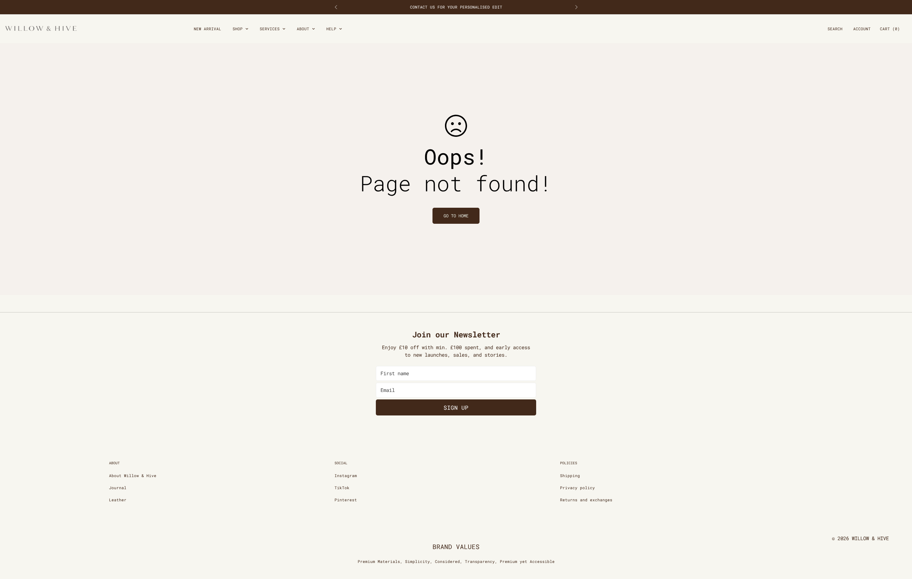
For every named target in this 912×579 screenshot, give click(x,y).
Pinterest (346, 499)
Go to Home (456, 215)
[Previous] (336, 7)
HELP (331, 28)
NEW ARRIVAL (207, 28)
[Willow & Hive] (41, 28)
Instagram (346, 475)
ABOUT (303, 28)
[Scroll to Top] (898, 540)
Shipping (570, 475)
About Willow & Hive (132, 475)
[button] (890, 29)
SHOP (238, 28)
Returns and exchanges (586, 499)
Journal (117, 487)
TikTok (342, 487)
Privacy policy (577, 487)
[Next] (576, 7)
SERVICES (270, 28)
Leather (117, 499)
